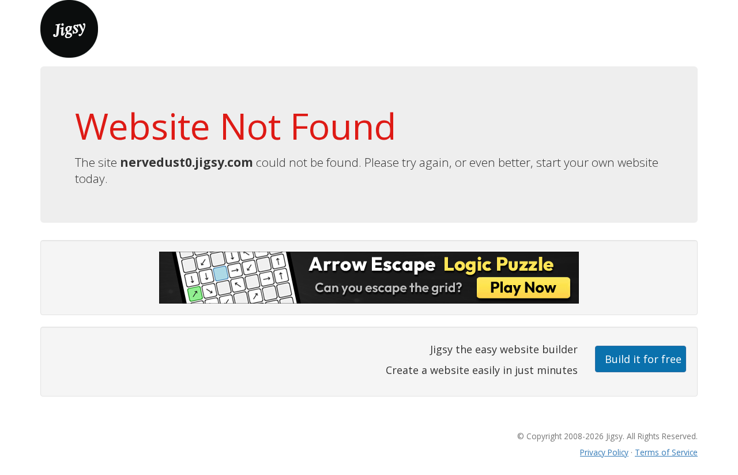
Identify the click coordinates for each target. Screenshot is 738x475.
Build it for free (643, 359)
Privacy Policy (604, 452)
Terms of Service (666, 452)
